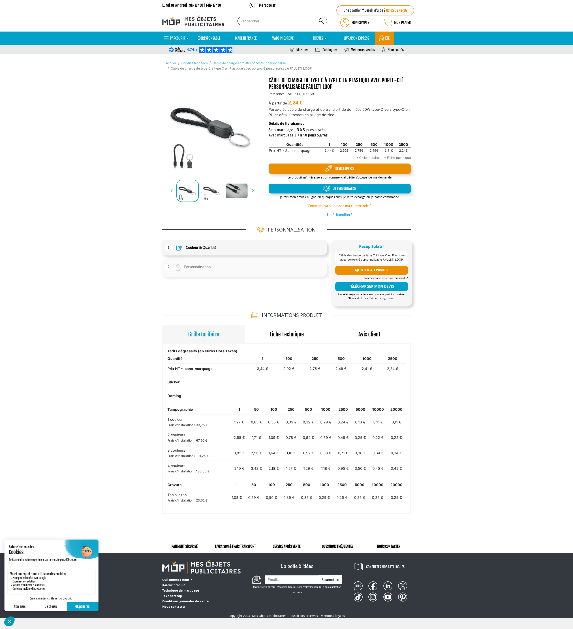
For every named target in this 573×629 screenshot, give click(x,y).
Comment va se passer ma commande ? (339, 206)
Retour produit (173, 585)
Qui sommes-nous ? (177, 580)
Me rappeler (267, 5)
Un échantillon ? (339, 215)
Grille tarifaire (203, 334)
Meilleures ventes (363, 50)
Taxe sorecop (172, 596)
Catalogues (330, 50)
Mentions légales (333, 616)
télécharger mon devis (371, 286)
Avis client (369, 334)
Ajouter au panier (372, 270)
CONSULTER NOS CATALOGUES (385, 567)
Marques (302, 50)
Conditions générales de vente (185, 601)
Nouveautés (396, 50)
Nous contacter (174, 607)
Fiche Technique (286, 334)
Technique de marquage (180, 591)
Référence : (277, 94)
